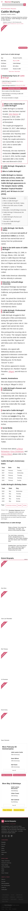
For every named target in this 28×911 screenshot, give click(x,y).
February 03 (19, 85)
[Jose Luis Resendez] (14, 604)
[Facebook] (2, 836)
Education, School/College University (14, 210)
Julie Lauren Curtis (17, 752)
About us (3, 879)
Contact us (3, 887)
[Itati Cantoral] (6, 801)
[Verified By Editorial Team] (22, 11)
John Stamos (20, 81)
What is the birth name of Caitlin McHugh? (13, 206)
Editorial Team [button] (6, 23)
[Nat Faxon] (6, 766)
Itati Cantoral (15, 799)
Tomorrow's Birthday (19, 810)
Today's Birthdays (7, 810)
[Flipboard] (11, 836)
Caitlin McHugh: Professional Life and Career (13, 213)
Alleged (11, 371)
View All (14, 770)
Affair (2, 854)
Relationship (4, 852)
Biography (13, 8)
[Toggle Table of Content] (24, 198)
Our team (3, 881)
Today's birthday (4, 864)
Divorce (3, 850)
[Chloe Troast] (6, 795)
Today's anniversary (5, 860)
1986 (18, 60)
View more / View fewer (14, 71)
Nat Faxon (14, 764)
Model (19, 505)
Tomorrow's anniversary (6, 862)
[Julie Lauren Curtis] (6, 754)
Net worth (3, 844)
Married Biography (5, 8)
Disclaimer (14, 909)
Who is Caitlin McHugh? (10, 201)
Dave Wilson (15, 758)
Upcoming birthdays (5, 866)
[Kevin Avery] (14, 695)
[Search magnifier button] (24, 4)
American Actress (11, 505)
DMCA (10, 909)
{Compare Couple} (6, 83)
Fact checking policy (5, 885)
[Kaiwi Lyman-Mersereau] (6, 788)
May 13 (14, 60)
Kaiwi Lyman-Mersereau (15, 787)
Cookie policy (4, 889)
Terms (6, 909)
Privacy (2, 909)
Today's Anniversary (7, 775)
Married (12, 2)
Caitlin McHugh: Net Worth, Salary (13, 203)
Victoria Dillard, (6, 454)
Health (2, 870)
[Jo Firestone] (14, 665)
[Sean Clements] (14, 726)
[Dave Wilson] (6, 760)
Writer (25, 505)
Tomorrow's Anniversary (19, 775)
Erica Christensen (17, 451)
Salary (2, 868)
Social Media (7, 223)
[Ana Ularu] (14, 574)
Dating (2, 848)
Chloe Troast (15, 793)
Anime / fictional (4, 873)
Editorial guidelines (5, 883)
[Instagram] (8, 836)
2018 (23, 85)
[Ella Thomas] (14, 635)
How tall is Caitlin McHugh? (11, 221)
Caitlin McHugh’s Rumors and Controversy (12, 218)
